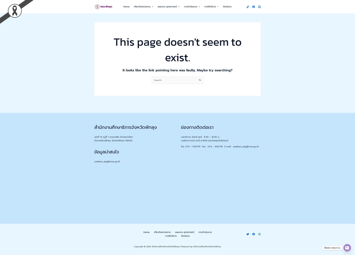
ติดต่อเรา (227, 6)
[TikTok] (248, 7)
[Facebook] (253, 7)
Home (126, 6)
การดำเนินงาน (190, 6)
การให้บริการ (210, 6)
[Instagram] (259, 234)
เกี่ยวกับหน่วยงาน (142, 6)
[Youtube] (259, 7)
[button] (152, 6)
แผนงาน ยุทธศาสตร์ (167, 6)
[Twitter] (248, 234)
